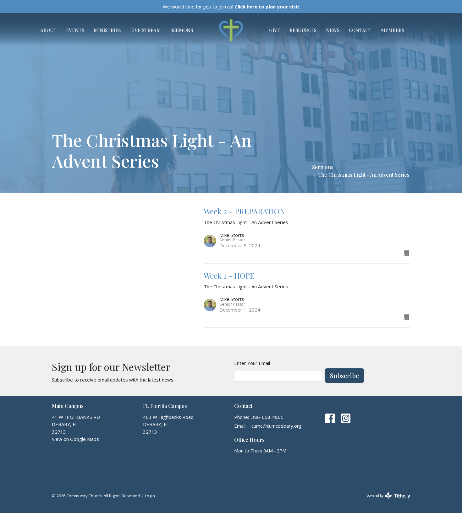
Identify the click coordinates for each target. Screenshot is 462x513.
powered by (385, 500)
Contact (360, 30)
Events (75, 30)
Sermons (181, 30)
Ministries (107, 30)
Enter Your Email (252, 363)
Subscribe (344, 375)
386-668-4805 (267, 417)
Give (274, 30)
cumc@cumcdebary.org (276, 426)
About (48, 30)
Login (150, 496)
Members (392, 30)
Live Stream (145, 30)
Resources (302, 30)
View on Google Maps (75, 439)
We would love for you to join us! (232, 6)
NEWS (332, 30)
